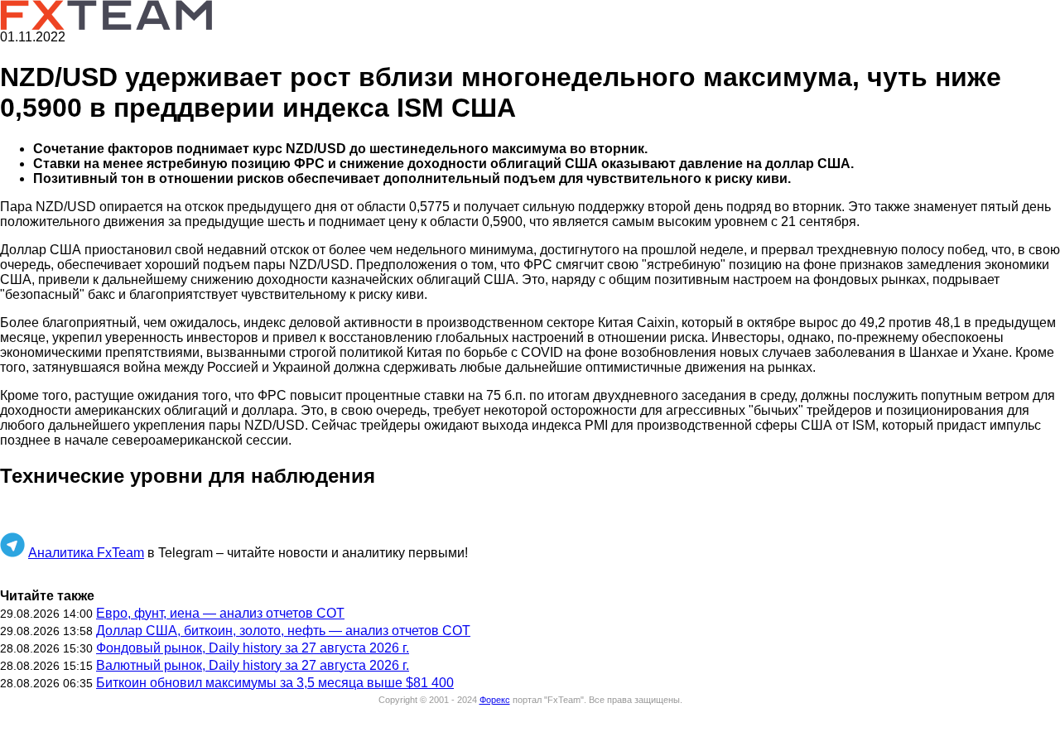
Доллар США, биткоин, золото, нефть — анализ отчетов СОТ (283, 631)
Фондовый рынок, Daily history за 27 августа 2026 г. (252, 648)
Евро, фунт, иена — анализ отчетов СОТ (220, 613)
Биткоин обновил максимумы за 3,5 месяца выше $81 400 (275, 683)
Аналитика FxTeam (86, 553)
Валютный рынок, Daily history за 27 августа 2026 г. (252, 665)
